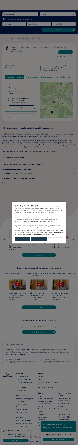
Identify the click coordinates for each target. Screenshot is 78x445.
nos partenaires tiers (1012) (44, 208)
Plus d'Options (55, 239)
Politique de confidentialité (56, 232)
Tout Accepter (22, 239)
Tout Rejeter (39, 239)
